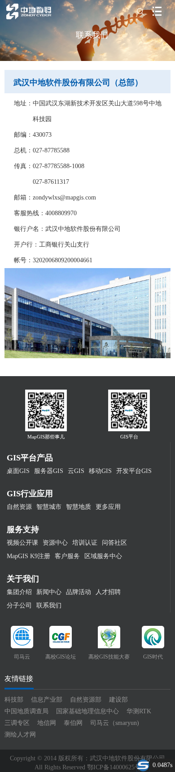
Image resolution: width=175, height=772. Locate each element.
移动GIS (100, 471)
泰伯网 (73, 723)
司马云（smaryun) (114, 723)
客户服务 (67, 556)
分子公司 (19, 605)
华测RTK (139, 711)
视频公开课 (22, 542)
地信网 (46, 723)
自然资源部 (85, 699)
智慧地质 (78, 506)
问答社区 (114, 542)
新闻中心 (48, 592)
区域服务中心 (103, 556)
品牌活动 (78, 592)
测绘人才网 (20, 734)
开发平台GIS (134, 471)
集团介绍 (19, 592)
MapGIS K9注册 (28, 556)
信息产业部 (46, 699)
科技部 (13, 699)
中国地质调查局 (26, 711)
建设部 (118, 699)
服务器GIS (48, 471)
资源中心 (55, 542)
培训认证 (84, 542)
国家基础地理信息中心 (87, 711)
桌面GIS (18, 471)
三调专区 (17, 723)
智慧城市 (48, 506)
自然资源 (19, 506)
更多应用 (108, 506)
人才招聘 (108, 592)
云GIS (76, 471)
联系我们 (48, 605)
